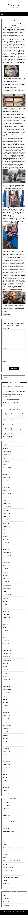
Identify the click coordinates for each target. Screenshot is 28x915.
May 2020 (5, 471)
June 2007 (5, 777)
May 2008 (5, 741)
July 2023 (5, 444)
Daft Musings (14, 5)
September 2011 (7, 621)
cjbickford (14, 25)
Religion (5, 864)
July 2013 (5, 568)
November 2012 (7, 588)
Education (5, 818)
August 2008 (6, 731)
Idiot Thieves (6, 834)
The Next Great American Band (10, 877)
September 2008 (7, 728)
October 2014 (6, 526)
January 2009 (6, 718)
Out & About (6, 851)
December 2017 (7, 493)
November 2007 (7, 761)
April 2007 (5, 784)
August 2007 (6, 771)
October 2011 (6, 617)
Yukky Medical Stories (8, 887)
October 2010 (6, 657)
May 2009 (5, 705)
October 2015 (6, 516)
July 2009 (5, 699)
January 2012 (6, 611)
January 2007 (6, 793)
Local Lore (5, 838)
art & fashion (6, 802)
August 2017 (6, 497)
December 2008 (7, 722)
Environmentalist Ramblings (9, 821)
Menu (25, 14)
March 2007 (6, 787)
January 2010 (6, 683)
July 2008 (5, 735)
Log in (4, 895)
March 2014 (6, 542)
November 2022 (7, 451)
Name (5, 348)
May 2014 (5, 536)
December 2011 (7, 614)
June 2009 (5, 702)
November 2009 (7, 689)
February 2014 (6, 546)
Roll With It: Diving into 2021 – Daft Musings (14, 418)
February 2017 (6, 500)
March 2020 (6, 474)
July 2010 (5, 663)
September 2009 (7, 692)
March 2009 (6, 712)
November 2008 (7, 725)
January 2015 (6, 523)
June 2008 (5, 738)
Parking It (5, 854)
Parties (4, 857)
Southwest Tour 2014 (8, 870)
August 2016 (6, 510)
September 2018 (7, 487)
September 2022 (7, 454)
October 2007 (6, 764)
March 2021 (6, 461)
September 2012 (7, 594)
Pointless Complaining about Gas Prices (12, 860)
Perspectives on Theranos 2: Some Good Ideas (14, 391)
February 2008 (6, 751)
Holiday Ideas (6, 828)
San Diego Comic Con (8, 867)
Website (5, 361)
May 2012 (5, 604)
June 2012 (5, 601)
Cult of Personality (7, 805)
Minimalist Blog (22, 911)
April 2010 (5, 673)
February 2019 (6, 484)
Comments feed (6, 901)
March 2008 (6, 748)
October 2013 (6, 559)
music (4, 841)
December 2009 (7, 686)
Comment (6, 328)
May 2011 (5, 634)
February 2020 (6, 477)
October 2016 (6, 503)
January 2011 (6, 647)
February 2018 (6, 490)
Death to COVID (7, 815)
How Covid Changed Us (8, 831)
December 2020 (7, 467)
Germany (5, 825)
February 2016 (6, 513)
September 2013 (7, 562)
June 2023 (5, 448)
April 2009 (5, 709)
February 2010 (6, 679)
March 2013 (6, 581)
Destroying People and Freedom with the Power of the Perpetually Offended (13, 434)
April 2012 (5, 608)
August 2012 (6, 598)
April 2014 (5, 539)
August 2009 (6, 696)
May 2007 (5, 780)
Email (5, 355)
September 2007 (7, 767)
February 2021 (6, 464)
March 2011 (6, 640)
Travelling (5, 880)
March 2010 (6, 676)
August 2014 (6, 529)
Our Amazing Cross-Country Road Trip (12, 847)
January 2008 (6, 754)
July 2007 (5, 774)
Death (4, 812)
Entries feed (6, 898)
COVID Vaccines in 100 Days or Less (11, 399)
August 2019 (6, 480)
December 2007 (7, 758)
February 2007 (6, 790)
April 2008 (5, 745)
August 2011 (6, 624)
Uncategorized (7, 314)
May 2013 (5, 575)
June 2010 (5, 666)
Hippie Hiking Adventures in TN (11, 419)
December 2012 (7, 585)
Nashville (5, 844)
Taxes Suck (5, 874)
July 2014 (5, 533)
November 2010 (7, 653)
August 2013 (6, 565)
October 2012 (6, 591)
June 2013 (5, 572)
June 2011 (5, 630)
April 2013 (5, 578)
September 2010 (7, 660)
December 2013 (7, 552)
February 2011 (6, 643)
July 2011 (5, 627)
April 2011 (5, 637)
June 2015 (5, 520)
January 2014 (6, 549)
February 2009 (6, 715)
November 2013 (7, 555)
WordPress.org (6, 905)
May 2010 (5, 670)
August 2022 (6, 458)
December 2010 (7, 650)
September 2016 (7, 506)
